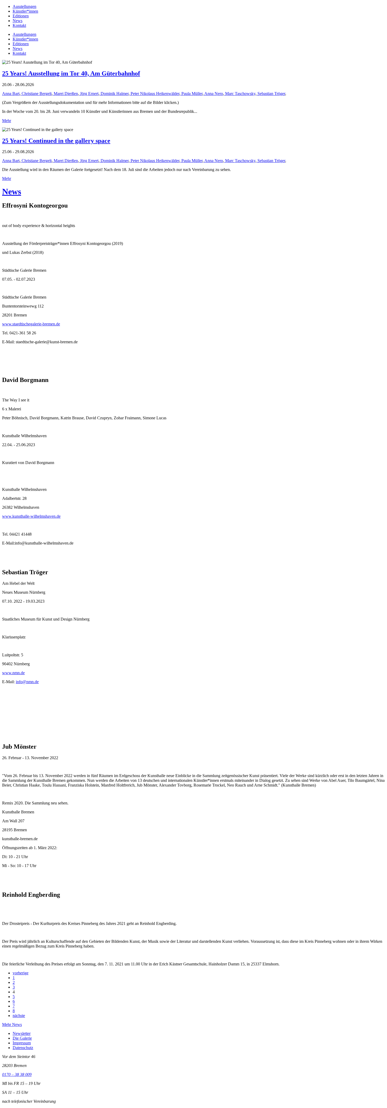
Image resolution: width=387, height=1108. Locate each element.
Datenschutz (23, 1047)
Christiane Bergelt (36, 93)
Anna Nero (213, 93)
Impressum (22, 1043)
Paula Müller (191, 93)
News (17, 20)
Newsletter (22, 1033)
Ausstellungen (24, 6)
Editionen (21, 16)
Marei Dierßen (65, 93)
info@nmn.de (27, 681)
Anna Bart (10, 93)
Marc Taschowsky (239, 93)
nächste (19, 1015)
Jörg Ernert (88, 93)
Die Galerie (22, 1038)
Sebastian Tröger (270, 93)
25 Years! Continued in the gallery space (56, 140)
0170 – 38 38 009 (17, 1074)
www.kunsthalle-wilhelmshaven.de (31, 516)
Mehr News (12, 1024)
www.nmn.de (13, 673)
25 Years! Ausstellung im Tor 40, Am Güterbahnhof (71, 73)
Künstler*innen (25, 11)
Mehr (6, 120)
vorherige (20, 973)
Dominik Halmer (114, 93)
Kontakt (19, 25)
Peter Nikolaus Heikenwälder (154, 93)
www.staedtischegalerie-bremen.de (31, 324)
